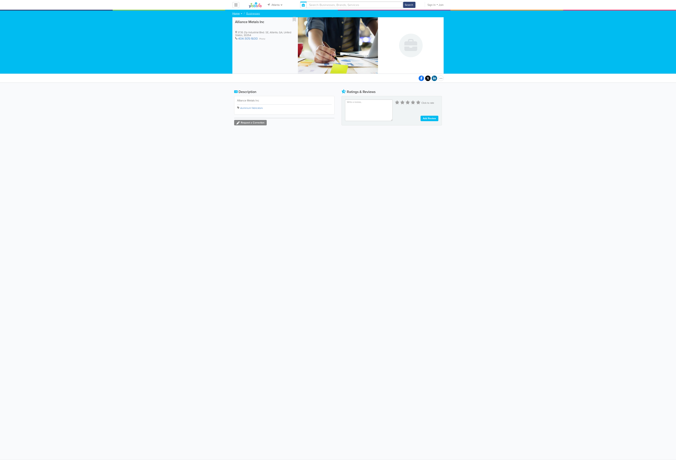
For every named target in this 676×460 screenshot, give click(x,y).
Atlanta (275, 5)
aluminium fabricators (251, 108)
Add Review (429, 118)
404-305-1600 (248, 38)
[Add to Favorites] (294, 19)
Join (441, 5)
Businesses (253, 13)
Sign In (431, 5)
